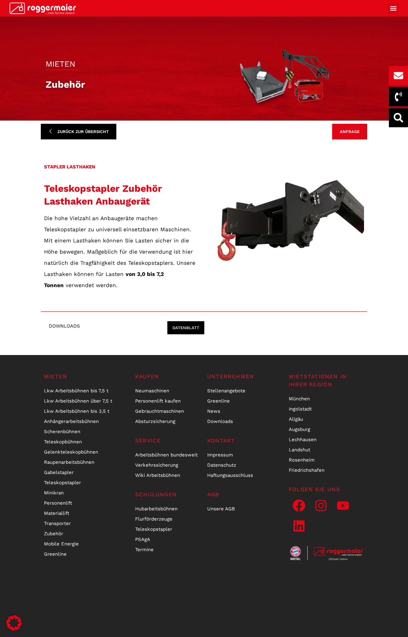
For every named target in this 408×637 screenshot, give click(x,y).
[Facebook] (299, 505)
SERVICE (148, 440)
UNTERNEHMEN (230, 376)
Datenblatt (185, 327)
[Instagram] (321, 505)
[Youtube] (343, 505)
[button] (393, 8)
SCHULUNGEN (156, 494)
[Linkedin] (299, 526)
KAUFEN (147, 376)
